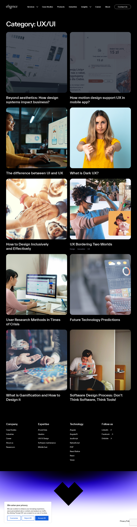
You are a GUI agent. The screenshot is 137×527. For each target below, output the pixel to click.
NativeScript (75, 443)
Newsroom (10, 447)
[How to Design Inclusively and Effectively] (36, 209)
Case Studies (47, 7)
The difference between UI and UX (34, 173)
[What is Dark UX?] (100, 138)
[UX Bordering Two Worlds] (100, 209)
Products (61, 7)
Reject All (27, 518)
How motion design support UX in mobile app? (97, 100)
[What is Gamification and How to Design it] (36, 360)
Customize (14, 518)
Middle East (42, 447)
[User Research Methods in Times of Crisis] (36, 284)
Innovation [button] (81, 249)
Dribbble (105, 438)
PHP (71, 447)
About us (9, 443)
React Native (75, 451)
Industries (73, 7)
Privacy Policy (125, 521)
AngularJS (74, 434)
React (72, 456)
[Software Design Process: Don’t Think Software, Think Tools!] (100, 360)
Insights (84, 7)
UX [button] (89, 249)
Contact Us (122, 7)
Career (98, 7)
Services (30, 7)
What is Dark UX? (84, 173)
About (107, 7)
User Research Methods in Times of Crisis (33, 322)
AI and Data (42, 430)
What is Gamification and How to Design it (33, 397)
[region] (27, 512)
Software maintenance (47, 443)
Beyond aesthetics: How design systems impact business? (32, 100)
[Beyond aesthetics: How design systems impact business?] (36, 62)
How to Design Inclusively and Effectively (27, 246)
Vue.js (72, 460)
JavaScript (74, 438)
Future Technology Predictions (95, 320)
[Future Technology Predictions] (100, 284)
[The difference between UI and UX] (36, 138)
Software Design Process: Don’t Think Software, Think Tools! (96, 397)
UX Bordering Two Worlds (91, 244)
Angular (73, 430)
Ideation (41, 434)
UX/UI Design (43, 438)
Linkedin (105, 430)
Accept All (42, 518)
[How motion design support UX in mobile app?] (100, 62)
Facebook (105, 434)
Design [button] (72, 249)
